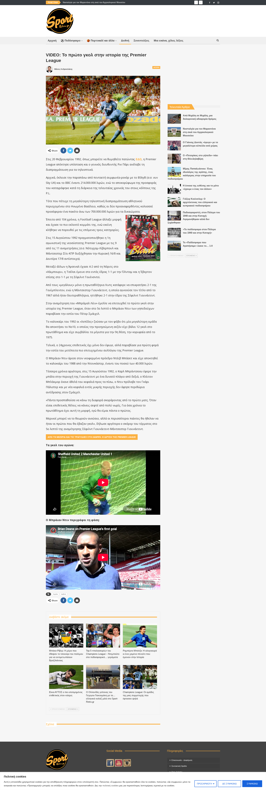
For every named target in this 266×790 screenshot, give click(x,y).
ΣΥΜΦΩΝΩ (252, 783)
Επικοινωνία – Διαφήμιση (181, 760)
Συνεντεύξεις (141, 40)
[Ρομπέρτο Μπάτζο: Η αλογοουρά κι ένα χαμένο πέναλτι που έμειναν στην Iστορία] (140, 635)
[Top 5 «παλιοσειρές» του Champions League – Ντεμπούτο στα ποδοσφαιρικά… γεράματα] (103, 635)
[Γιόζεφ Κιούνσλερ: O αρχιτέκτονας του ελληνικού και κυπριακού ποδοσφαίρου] (174, 202)
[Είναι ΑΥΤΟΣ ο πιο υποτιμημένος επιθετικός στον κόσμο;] (66, 677)
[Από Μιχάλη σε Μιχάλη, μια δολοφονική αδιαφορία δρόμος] (174, 119)
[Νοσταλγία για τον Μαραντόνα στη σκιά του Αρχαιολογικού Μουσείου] (174, 132)
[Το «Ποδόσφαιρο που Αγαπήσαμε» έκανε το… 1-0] (174, 246)
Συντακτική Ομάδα (179, 766)
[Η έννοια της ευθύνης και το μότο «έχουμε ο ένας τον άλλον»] (174, 189)
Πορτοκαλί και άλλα (102, 40)
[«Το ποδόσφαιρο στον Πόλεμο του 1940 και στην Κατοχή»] (174, 233)
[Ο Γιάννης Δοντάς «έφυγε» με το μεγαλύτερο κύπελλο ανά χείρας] (174, 146)
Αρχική (52, 40)
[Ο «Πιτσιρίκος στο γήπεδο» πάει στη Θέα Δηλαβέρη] (174, 159)
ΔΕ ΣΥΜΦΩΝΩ (229, 783)
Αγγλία (55, 594)
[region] (133, 781)
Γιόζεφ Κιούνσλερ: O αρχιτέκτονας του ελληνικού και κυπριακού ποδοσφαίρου (200, 202)
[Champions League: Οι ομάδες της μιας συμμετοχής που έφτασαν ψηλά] (140, 677)
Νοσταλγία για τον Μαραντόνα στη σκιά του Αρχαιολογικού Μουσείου (94, 2)
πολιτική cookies (111, 785)
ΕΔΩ (139, 159)
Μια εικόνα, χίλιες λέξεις (168, 40)
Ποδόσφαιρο (72, 40)
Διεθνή (125, 40)
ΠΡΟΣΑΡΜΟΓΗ (204, 783)
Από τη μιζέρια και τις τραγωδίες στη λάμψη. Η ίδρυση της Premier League (92, 437)
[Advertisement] (163, 20)
